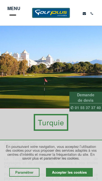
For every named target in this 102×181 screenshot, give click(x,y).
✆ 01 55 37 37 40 (85, 107)
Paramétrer (24, 172)
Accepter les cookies (69, 172)
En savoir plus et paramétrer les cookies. (58, 156)
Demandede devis (85, 97)
